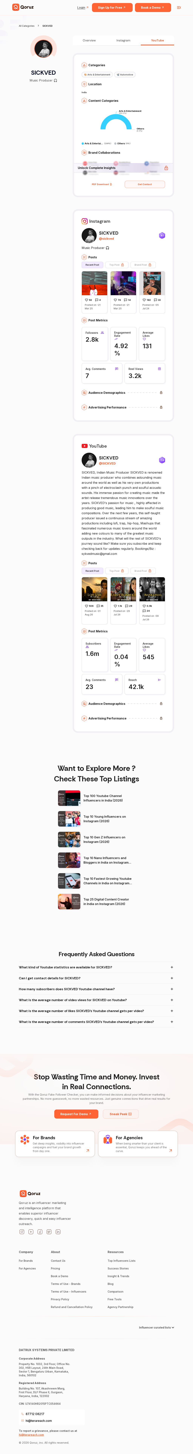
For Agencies (27, 1268)
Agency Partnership (120, 1307)
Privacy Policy (60, 1299)
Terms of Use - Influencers (68, 1291)
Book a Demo (151, 7)
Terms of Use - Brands (65, 1283)
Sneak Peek (118, 1114)
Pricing (55, 1268)
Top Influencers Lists (122, 1260)
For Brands (26, 1260)
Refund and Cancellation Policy (72, 1307)
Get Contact (145, 184)
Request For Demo (74, 1114)
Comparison (115, 1291)
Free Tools (115, 1299)
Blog (110, 1283)
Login (81, 7)
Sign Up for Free (110, 7)
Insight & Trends (118, 1276)
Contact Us (58, 1260)
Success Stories (118, 1268)
